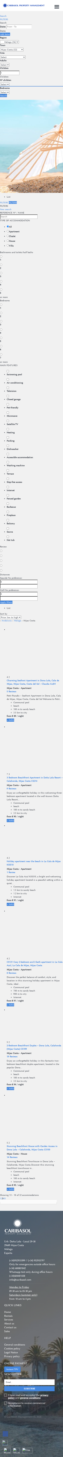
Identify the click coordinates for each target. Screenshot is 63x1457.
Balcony (11, 523)
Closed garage (13, 399)
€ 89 (14, 716)
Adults (3, 60)
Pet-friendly (12, 407)
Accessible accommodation (20, 457)
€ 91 (14, 900)
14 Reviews (12, 1157)
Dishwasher (12, 449)
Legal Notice (11, 1352)
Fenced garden (14, 498)
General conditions (14, 1344)
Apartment (14, 231)
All (10, 226)
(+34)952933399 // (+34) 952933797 (27, 1260)
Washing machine (16, 465)
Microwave (12, 415)
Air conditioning (15, 382)
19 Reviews (12, 1056)
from (9, 716)
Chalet (12, 236)
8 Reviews (11, 973)
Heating (11, 432)
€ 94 (14, 1084)
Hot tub (10, 540)
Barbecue (11, 506)
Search (3, 16)
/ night (20, 716)
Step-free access (14, 482)
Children (4, 68)
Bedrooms (5, 88)
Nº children (5, 80)
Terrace (10, 473)
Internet (11, 490)
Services (8, 1319)
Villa (11, 245)
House (12, 241)
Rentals (8, 1315)
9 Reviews (11, 788)
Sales (7, 1331)
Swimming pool (14, 374)
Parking (10, 440)
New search (5, 209)
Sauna (10, 531)
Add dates (5, 34)
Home (7, 1312)
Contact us (10, 1327)
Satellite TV (12, 424)
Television (11, 391)
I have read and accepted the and (28, 1396)
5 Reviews (11, 691)
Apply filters (6, 602)
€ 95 (14, 1185)
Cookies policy (12, 1348)
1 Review (11, 872)
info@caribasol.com (20, 1279)
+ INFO (10, 720)
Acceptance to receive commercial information (26, 1404)
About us (9, 1323)
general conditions (30, 1397)
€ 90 (14, 816)
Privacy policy (12, 1356)
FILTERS (4, 19)
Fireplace (11, 515)
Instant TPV (12, 1369)
